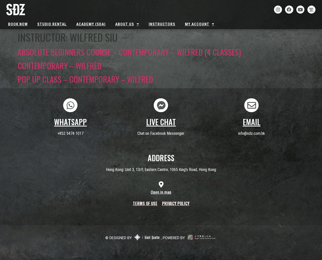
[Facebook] (289, 10)
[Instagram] (278, 10)
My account (197, 24)
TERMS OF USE (145, 203)
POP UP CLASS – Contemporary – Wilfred (85, 79)
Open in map (161, 192)
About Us (124, 24)
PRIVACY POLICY (175, 203)
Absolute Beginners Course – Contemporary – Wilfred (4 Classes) (129, 52)
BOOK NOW (18, 24)
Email (251, 121)
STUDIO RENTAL (52, 24)
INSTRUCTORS (162, 24)
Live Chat (161, 121)
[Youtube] (300, 10)
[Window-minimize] (311, 10)
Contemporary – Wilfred (60, 65)
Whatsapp (70, 121)
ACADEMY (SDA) (91, 24)
